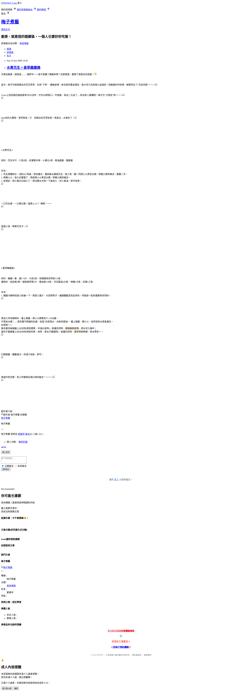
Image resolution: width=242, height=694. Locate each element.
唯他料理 (22, 442)
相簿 (9, 49)
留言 (27, 434)
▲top (3, 447)
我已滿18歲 (6, 688)
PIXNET (100, 655)
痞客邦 (21, 434)
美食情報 (24, 43)
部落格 (10, 52)
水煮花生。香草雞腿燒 (23, 67)
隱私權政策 (136, 655)
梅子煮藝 (10, 21)
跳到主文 (5, 29)
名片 (9, 56)
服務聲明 (147, 655)
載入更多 (6, 452)
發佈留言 (6, 469)
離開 (16, 688)
